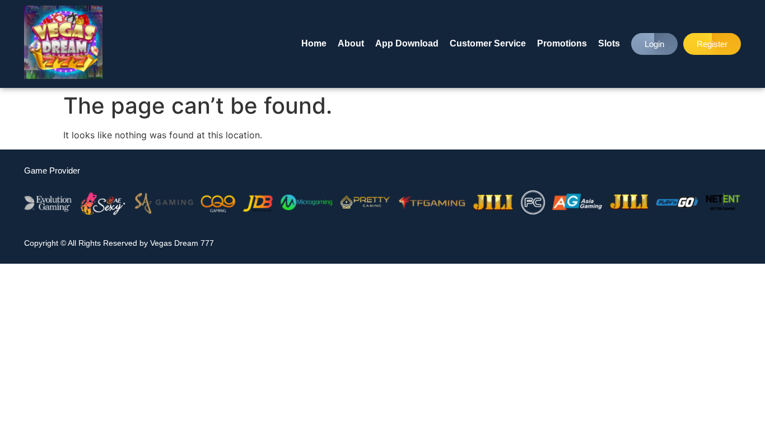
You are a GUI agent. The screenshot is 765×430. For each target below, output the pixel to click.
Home (313, 43)
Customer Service (488, 43)
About (351, 43)
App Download (407, 43)
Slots (609, 43)
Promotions (562, 43)
